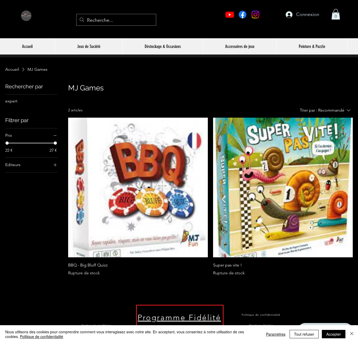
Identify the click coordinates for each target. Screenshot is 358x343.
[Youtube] (230, 14)
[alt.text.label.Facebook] (242, 14)
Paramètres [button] (275, 334)
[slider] (7, 143)
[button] (335, 14)
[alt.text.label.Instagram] (255, 14)
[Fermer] (352, 334)
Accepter (333, 334)
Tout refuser (304, 334)
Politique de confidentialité (41, 336)
